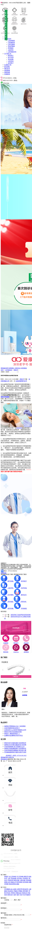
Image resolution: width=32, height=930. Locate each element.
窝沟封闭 (25, 889)
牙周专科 (23, 601)
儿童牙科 (10, 588)
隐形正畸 (16, 880)
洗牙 (21, 894)
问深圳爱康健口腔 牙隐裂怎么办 (14, 746)
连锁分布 (11, 757)
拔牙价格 (10, 608)
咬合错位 (10, 891)
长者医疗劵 (7, 65)
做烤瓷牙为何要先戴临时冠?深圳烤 (15, 745)
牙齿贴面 (24, 608)
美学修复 (10, 601)
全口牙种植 (12, 876)
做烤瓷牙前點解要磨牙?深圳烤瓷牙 (15, 748)
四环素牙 (25, 891)
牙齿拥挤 (28, 880)
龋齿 (17, 884)
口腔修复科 (8, 370)
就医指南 (7, 72)
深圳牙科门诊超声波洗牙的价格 (21, 614)
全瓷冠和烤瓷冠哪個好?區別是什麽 (15, 750)
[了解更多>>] (16, 679)
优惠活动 (17, 368)
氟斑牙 (28, 894)
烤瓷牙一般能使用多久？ (12, 733)
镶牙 (18, 894)
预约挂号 (7, 68)
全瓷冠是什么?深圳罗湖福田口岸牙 (15, 730)
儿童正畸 (22, 880)
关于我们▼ (7, 53)
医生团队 (7, 66)
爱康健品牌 (4, 368)
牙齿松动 (24, 893)
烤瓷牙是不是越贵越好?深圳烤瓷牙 (15, 743)
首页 (2, 370)
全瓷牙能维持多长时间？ (12, 728)
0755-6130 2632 (16, 755)
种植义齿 (7, 882)
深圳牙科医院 (5, 397)
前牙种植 (19, 882)
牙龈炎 (16, 891)
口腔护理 (19, 889)
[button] (29, 670)
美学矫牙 (24, 581)
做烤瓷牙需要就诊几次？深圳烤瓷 (15, 726)
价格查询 (7, 74)
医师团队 (11, 368)
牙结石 (8, 893)
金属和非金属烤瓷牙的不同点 (13, 735)
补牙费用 (10, 595)
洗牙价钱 (24, 588)
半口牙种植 (19, 876)
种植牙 (6, 876)
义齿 (8, 878)
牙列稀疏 (7, 889)
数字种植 (10, 581)
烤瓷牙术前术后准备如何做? (13, 731)
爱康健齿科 (4, 759)
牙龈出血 (18, 893)
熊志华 (24, 688)
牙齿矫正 (25, 878)
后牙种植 (25, 882)
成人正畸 (13, 889)
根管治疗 (24, 595)
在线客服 (18, 381)
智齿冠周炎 (12, 884)
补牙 (24, 894)
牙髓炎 (20, 891)
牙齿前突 (10, 880)
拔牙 (15, 894)
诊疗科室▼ (7, 39)
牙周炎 (13, 893)
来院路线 (7, 70)
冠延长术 (13, 882)
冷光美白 (19, 878)
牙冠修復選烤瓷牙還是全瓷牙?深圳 (15, 752)
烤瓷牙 (16, 370)
